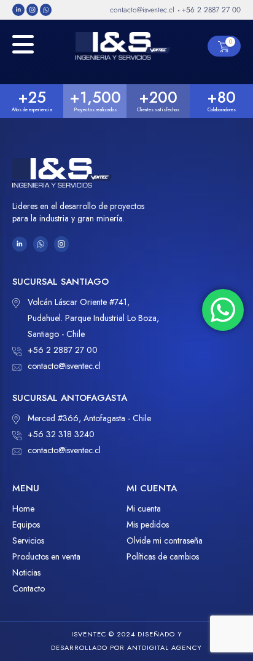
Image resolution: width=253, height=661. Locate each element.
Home (23, 508)
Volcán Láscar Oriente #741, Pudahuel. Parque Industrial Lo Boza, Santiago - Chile (93, 318)
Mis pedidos (147, 524)
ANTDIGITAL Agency (164, 647)
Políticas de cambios (162, 556)
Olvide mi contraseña (164, 540)
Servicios (28, 540)
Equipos (26, 524)
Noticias (26, 572)
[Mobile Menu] (23, 50)
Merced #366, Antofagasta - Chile (89, 418)
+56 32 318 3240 (61, 434)
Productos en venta (46, 556)
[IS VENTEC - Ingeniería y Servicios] (123, 46)
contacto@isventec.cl (64, 366)
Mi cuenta (143, 508)
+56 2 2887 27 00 (63, 350)
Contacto (28, 588)
